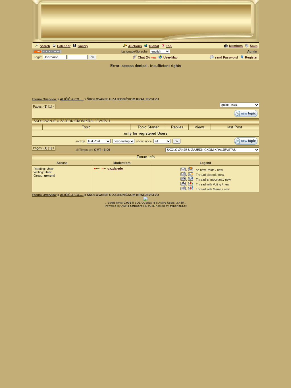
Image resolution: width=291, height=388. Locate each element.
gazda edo (115, 168)
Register (251, 57)
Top (169, 46)
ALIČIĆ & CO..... (72, 99)
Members (236, 45)
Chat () (144, 57)
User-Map (170, 57)
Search (45, 46)
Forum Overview (44, 99)
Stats (253, 45)
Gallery (83, 46)
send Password (226, 57)
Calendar (63, 46)
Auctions (135, 46)
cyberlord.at (178, 205)
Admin (252, 51)
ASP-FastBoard (131, 205)
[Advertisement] (145, 81)
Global (154, 46)
